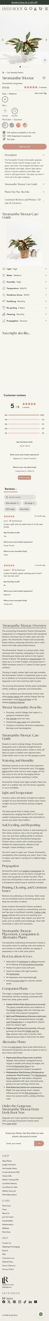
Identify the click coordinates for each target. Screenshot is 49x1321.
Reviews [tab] (10, 488)
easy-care (21, 722)
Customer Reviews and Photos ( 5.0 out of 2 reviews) (23, 201)
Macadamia (25, 125)
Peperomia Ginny (22, 1066)
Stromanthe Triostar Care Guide (21, 184)
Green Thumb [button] (9, 545)
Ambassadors (7, 1224)
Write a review (24, 477)
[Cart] (41, 9)
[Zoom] (45, 60)
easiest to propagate (32, 871)
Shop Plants (7, 1161)
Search (5, 1250)
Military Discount (9, 1191)
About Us (6, 1213)
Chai (18, 125)
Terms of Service (8, 1265)
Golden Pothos (16, 1010)
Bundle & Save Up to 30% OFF (24, 2)
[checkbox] (10, 509)
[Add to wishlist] (44, 78)
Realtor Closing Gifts (10, 1179)
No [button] (5, 585)
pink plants (16, 1047)
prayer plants (13, 696)
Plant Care (6, 1205)
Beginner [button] (7, 594)
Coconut (5, 125)
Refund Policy (7, 1261)
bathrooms (14, 974)
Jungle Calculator (9, 1164)
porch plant (19, 980)
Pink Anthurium (31, 1093)
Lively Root (11, 1123)
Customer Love (8, 1258)
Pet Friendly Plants (9, 1168)
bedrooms (23, 961)
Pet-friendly (11, 718)
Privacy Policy (8, 1269)
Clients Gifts (7, 1176)
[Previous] (2, 39)
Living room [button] (8, 604)
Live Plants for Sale (9, 1187)
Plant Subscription (9, 1194)
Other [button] (6, 555)
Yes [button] (5, 536)
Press (4, 1209)
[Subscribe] (39, 1143)
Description (11, 154)
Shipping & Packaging (11, 1246)
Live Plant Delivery (9, 1183)
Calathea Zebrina (16, 702)
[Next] (46, 39)
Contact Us (6, 1243)
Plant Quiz (6, 1232)
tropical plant (35, 658)
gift (34, 977)
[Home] (3, 72)
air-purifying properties (32, 964)
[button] (24, 415)
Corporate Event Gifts (11, 1172)
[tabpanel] (24, 552)
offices (34, 961)
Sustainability (7, 1220)
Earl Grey (11, 125)
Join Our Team (7, 1217)
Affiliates (5, 1228)
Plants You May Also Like (17, 191)
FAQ (4, 1254)
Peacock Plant (24, 699)
